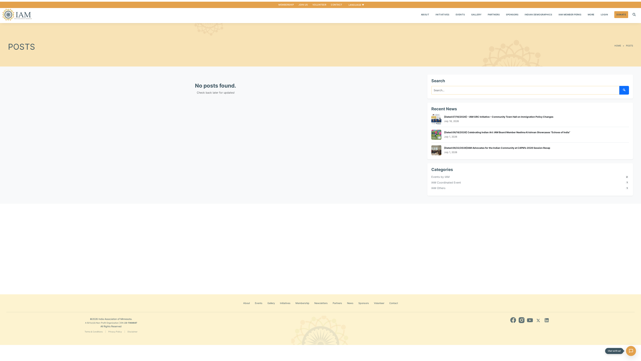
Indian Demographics (538, 14)
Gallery (476, 14)
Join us (303, 4)
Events (460, 14)
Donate (621, 14)
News (350, 303)
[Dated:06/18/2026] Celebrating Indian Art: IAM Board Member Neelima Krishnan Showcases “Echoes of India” (507, 132)
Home (617, 45)
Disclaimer (132, 331)
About (425, 14)
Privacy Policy (115, 331)
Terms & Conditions (94, 331)
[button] (634, 14)
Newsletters (321, 303)
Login (604, 14)
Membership (286, 4)
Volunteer (319, 4)
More (591, 14)
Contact (336, 4)
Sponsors (512, 14)
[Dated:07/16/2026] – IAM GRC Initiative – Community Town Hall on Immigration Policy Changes (498, 116)
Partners (494, 14)
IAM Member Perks (570, 14)
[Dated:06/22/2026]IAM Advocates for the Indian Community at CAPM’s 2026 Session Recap (497, 147)
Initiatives (442, 14)
